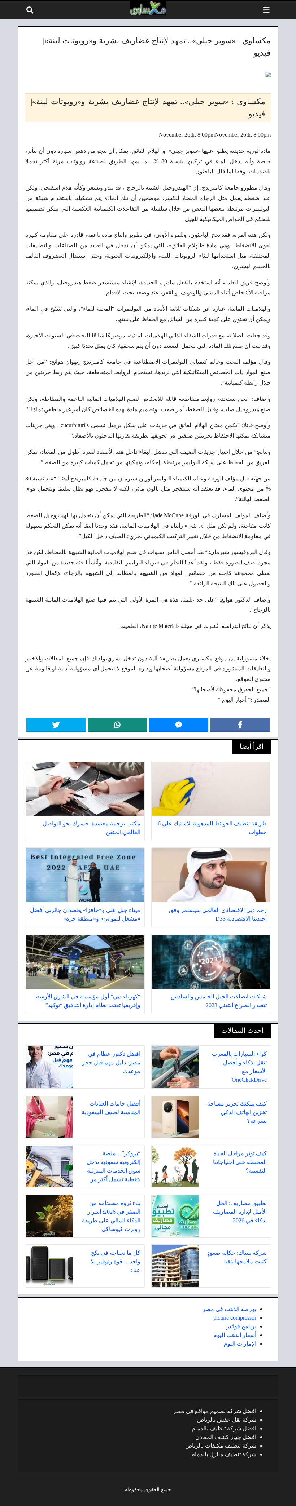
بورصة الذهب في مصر (229, 1309)
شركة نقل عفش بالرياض (226, 1420)
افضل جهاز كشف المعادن (225, 1437)
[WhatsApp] (117, 725)
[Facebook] (240, 725)
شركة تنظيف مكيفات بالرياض (220, 1446)
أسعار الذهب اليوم (234, 1335)
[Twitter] (56, 725)
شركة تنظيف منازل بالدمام (223, 1454)
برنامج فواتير (241, 1326)
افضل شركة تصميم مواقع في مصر (214, 1411)
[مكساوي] (148, 8)
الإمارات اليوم (240, 1344)
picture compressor (234, 1318)
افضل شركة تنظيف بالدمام (224, 1428)
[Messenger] (178, 725)
